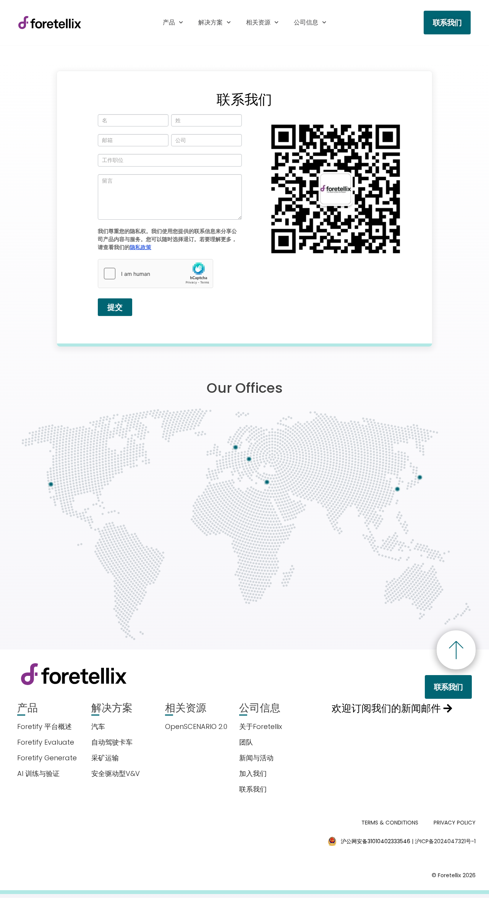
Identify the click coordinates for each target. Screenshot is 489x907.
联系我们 (253, 789)
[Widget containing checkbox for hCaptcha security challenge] (155, 273)
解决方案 (210, 22)
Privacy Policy (455, 822)
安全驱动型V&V (115, 773)
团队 (246, 742)
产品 (169, 22)
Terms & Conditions (389, 822)
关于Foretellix (260, 726)
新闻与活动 (256, 758)
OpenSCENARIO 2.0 (196, 726)
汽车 (98, 726)
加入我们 (253, 773)
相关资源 (258, 22)
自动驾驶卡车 (112, 742)
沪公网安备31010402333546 (375, 841)
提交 (115, 307)
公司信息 (306, 22)
